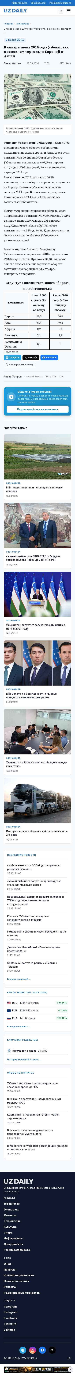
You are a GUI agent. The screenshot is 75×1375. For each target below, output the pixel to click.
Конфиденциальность (19, 1275)
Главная (8, 23)
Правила (9, 1269)
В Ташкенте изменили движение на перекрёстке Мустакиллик (30, 1132)
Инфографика (19, 2)
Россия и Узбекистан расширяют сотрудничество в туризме (28, 918)
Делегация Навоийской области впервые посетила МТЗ (33, 949)
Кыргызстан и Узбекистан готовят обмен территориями (33, 1116)
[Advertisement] (37, 1370)
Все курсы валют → (18, 1026)
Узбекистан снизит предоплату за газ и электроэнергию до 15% (32, 1085)
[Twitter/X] (52, 1350)
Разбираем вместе (60, 2)
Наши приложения (16, 1281)
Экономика (22, 23)
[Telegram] (22, 1350)
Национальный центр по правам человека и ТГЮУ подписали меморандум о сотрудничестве (35, 900)
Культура (10, 1226)
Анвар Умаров (12, 63)
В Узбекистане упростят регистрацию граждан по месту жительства (37, 1147)
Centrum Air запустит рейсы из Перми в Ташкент (32, 964)
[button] (61, 11)
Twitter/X (32, 357)
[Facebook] (42, 1350)
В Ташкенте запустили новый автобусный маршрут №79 (34, 1100)
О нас (7, 1263)
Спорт (8, 1232)
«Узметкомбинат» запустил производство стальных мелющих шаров (34, 882)
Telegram (14, 357)
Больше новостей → (19, 979)
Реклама (10, 1287)
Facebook (51, 357)
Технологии (12, 1221)
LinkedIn (9, 1329)
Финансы (10, 1215)
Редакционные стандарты (22, 1292)
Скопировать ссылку (21, 364)
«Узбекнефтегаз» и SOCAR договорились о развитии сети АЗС (34, 867)
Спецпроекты (38, 2)
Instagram (10, 1312)
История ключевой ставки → (24, 1059)
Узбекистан (12, 1203)
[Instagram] (32, 1350)
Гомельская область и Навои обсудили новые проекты (36, 933)
